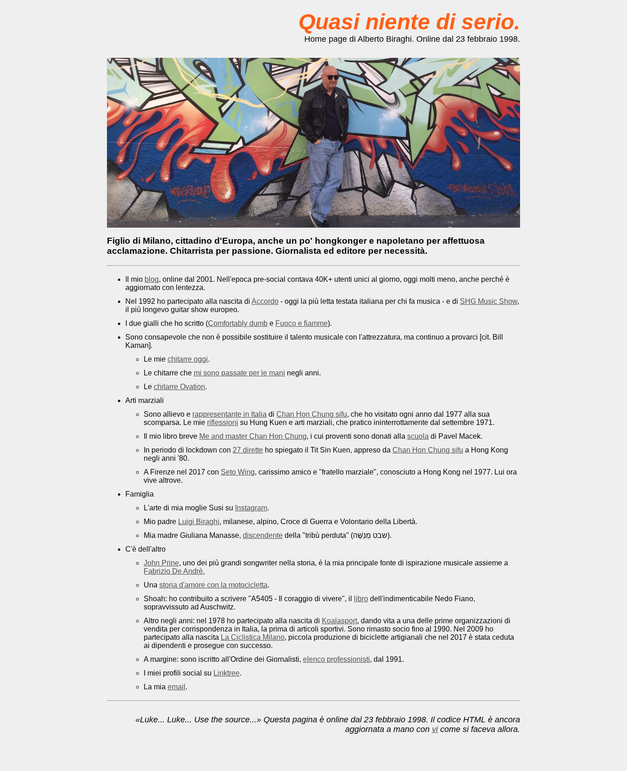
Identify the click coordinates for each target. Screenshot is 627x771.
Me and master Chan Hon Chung (253, 436)
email (176, 687)
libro (361, 599)
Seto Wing (238, 472)
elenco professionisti (336, 659)
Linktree (226, 673)
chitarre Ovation (179, 387)
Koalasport (339, 621)
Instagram (251, 508)
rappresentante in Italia (229, 414)
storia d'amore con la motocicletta (213, 585)
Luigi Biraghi (198, 521)
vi (435, 729)
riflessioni (222, 422)
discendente (263, 535)
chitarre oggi (188, 359)
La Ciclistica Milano (253, 637)
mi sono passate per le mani (239, 373)
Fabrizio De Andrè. (174, 571)
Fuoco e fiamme (301, 323)
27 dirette (248, 450)
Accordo (265, 301)
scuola (418, 436)
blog (152, 279)
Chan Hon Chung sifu (311, 414)
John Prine (161, 563)
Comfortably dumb (238, 323)
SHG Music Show (488, 301)
